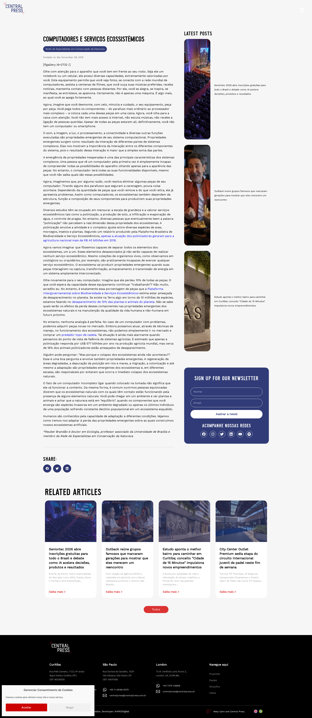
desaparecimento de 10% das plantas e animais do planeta (113, 302)
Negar (70, 707)
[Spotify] (249, 434)
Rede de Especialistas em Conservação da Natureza (75, 49)
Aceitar (26, 707)
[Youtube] (240, 434)
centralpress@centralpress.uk (179, 691)
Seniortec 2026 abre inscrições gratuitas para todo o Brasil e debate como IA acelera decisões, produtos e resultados (240, 89)
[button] (47, 468)
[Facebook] (203, 434)
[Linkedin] (231, 434)
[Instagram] (213, 434)
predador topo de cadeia (79, 335)
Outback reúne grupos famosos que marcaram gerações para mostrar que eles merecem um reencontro (240, 195)
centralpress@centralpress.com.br (127, 695)
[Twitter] (222, 434)
